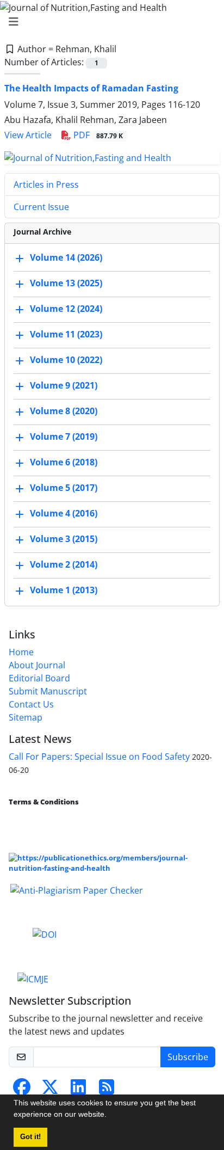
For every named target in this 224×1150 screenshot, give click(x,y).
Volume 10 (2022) (66, 360)
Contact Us (31, 704)
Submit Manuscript (48, 691)
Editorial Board (39, 678)
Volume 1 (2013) (63, 590)
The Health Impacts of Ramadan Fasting (91, 88)
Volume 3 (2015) (63, 539)
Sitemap (25, 717)
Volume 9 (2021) (63, 385)
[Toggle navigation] (108, 21)
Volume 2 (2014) (63, 564)
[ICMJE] (32, 978)
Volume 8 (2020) (63, 411)
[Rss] (107, 1090)
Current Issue (41, 207)
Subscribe (187, 1057)
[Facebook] (22, 1090)
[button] (110, 1115)
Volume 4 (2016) (63, 513)
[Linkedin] (78, 1090)
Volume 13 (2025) (66, 283)
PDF (97, 135)
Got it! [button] (30, 1137)
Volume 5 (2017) (63, 488)
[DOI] (45, 934)
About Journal (37, 665)
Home (21, 652)
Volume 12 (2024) (66, 309)
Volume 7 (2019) (63, 436)
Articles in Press (46, 184)
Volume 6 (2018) (63, 462)
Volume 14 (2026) (66, 257)
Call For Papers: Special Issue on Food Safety (99, 756)
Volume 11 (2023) (66, 334)
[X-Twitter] (50, 1090)
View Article (28, 135)
